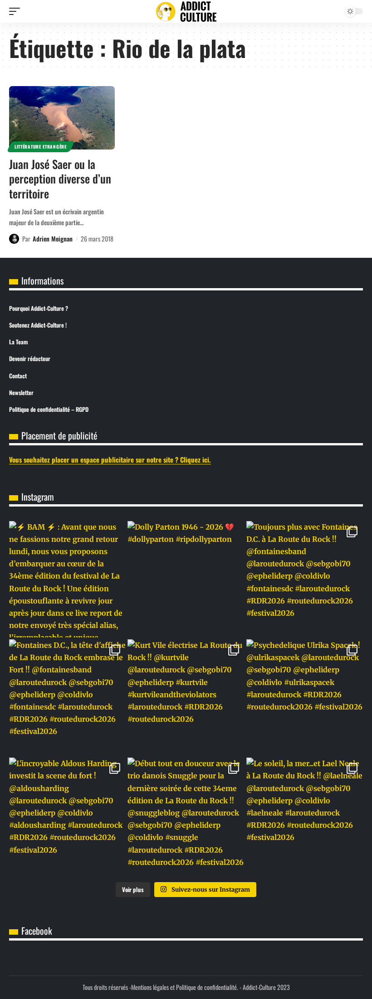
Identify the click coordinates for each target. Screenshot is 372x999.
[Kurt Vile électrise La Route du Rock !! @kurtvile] (185, 697)
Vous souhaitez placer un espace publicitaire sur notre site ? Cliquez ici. (110, 459)
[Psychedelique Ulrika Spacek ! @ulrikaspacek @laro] (304, 697)
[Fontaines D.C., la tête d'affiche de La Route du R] (67, 697)
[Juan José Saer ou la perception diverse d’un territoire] (62, 118)
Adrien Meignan (53, 238)
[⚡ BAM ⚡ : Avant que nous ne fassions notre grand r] (67, 579)
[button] (16, 11)
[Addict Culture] (186, 11)
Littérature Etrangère (41, 146)
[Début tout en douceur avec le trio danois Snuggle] (185, 816)
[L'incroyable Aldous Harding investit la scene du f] (67, 816)
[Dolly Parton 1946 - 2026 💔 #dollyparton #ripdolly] (185, 579)
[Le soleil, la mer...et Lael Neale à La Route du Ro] (304, 816)
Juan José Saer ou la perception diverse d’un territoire (60, 178)
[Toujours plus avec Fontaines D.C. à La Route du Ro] (304, 579)
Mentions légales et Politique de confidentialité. (184, 987)
